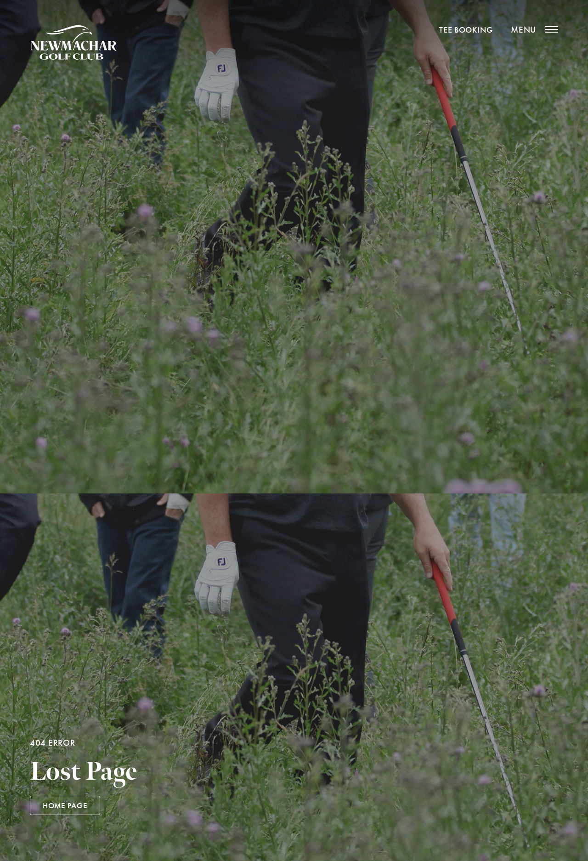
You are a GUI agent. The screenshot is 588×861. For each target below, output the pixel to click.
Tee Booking (465, 30)
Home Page (65, 805)
